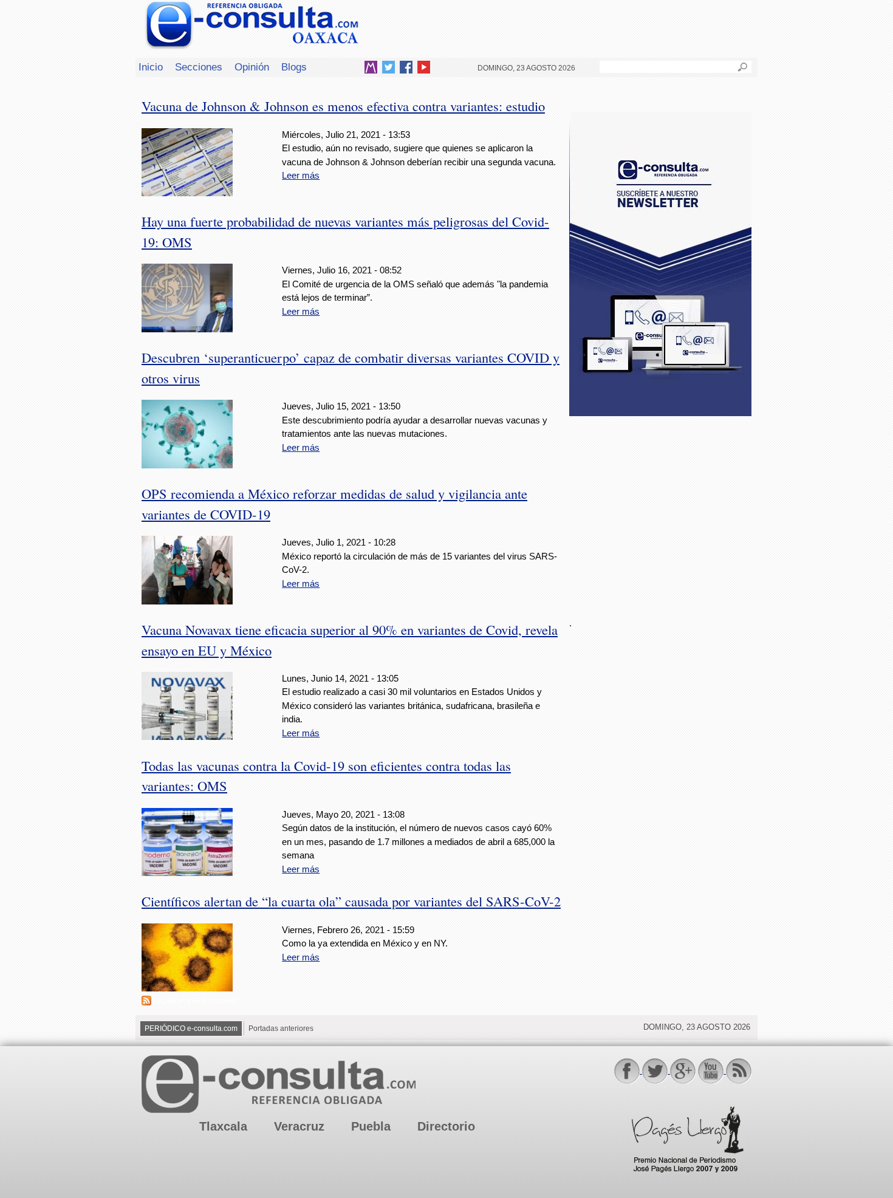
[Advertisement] (660, 510)
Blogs (294, 67)
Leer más (301, 175)
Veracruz (299, 1126)
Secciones (198, 67)
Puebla (371, 1126)
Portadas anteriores (280, 1028)
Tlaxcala (223, 1126)
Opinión (251, 67)
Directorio (446, 1126)
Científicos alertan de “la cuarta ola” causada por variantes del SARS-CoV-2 (351, 901)
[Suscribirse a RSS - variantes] (146, 1002)
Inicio (151, 67)
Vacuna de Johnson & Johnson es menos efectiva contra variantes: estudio (343, 106)
